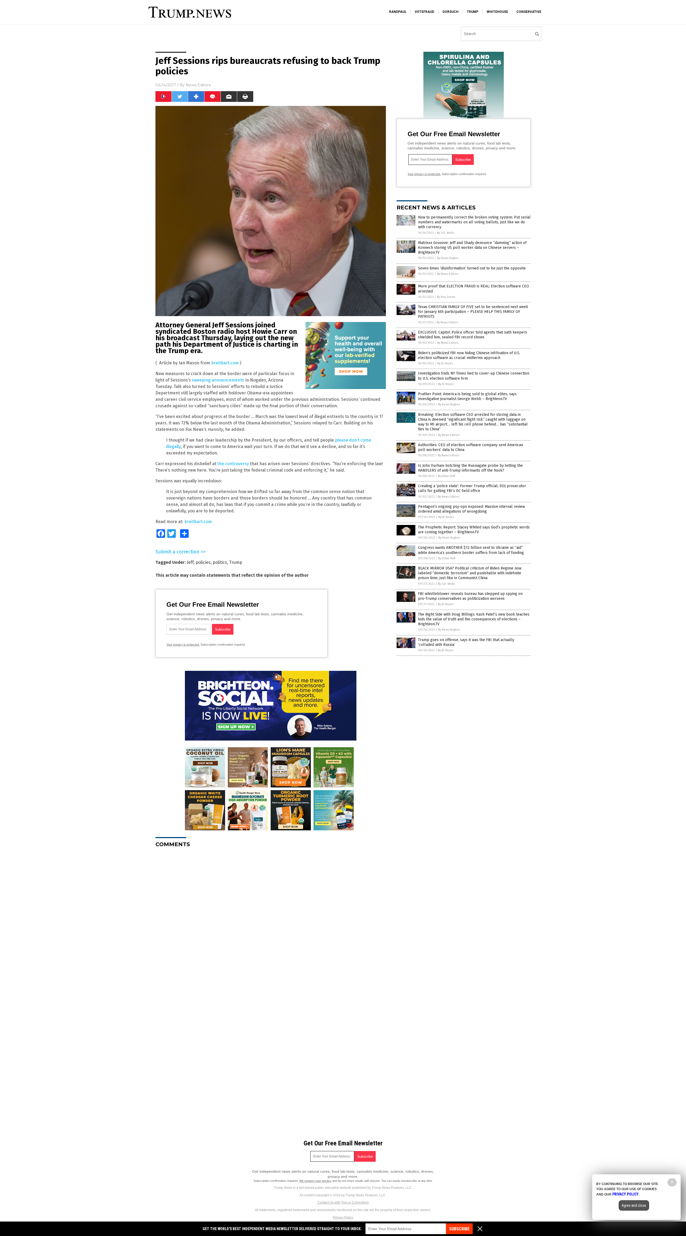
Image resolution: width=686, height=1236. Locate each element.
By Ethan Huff (446, 476)
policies (203, 562)
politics (220, 562)
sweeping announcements (218, 380)
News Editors (198, 85)
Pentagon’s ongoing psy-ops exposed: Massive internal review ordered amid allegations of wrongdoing (471, 509)
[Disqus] (270, 919)
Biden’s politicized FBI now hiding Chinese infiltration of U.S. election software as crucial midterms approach (469, 355)
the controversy (233, 463)
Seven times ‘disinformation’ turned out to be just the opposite (472, 268)
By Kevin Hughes (448, 258)
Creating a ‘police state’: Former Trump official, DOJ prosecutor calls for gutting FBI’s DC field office (472, 488)
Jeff (190, 562)
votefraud (424, 12)
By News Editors (447, 274)
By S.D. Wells (445, 233)
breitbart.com (225, 362)
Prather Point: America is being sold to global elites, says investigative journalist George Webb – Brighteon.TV (467, 396)
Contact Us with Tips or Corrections (343, 1202)
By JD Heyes (445, 363)
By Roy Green (446, 297)
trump (472, 12)
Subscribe (459, 1228)
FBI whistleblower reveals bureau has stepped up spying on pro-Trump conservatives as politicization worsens (470, 596)
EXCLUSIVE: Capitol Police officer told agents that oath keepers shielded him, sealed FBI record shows (472, 334)
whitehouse (497, 12)
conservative (528, 12)
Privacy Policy (343, 1217)
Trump (235, 562)
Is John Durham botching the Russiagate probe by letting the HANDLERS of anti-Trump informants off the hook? (470, 468)
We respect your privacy (315, 1180)
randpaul (398, 12)
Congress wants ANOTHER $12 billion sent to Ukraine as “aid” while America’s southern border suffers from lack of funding (471, 550)
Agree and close (634, 1205)
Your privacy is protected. (183, 644)
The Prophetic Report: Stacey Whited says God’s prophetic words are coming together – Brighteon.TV (474, 529)
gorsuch (450, 12)
